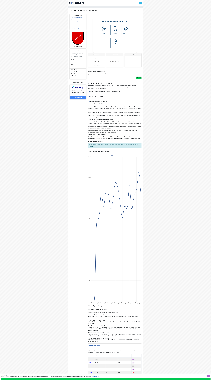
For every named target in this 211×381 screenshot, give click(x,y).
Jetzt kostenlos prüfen (77, 97)
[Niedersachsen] (78, 38)
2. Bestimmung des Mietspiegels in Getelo (76, 19)
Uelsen (90, 359)
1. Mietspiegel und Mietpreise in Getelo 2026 (77, 17)
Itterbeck (90, 362)
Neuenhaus (90, 372)
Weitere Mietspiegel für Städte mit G (94, 345)
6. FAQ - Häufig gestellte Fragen (75, 28)
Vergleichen (139, 77)
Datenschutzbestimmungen (95, 376)
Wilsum (90, 369)
